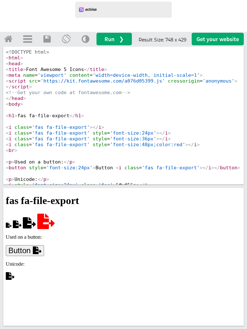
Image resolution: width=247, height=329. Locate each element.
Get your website (218, 39)
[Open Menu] (27, 39)
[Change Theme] (85, 39)
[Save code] (47, 39)
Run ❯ (114, 39)
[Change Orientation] (66, 39)
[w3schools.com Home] (8, 39)
